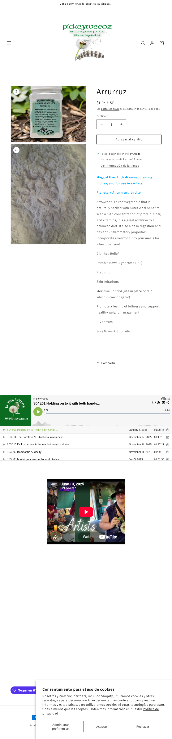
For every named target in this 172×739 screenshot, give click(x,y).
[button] (8, 43)
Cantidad (101, 116)
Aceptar (101, 726)
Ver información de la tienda (120, 165)
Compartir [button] (108, 363)
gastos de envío (110, 108)
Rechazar (142, 726)
